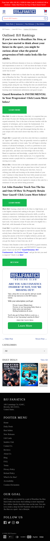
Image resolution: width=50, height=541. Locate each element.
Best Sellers (40, 24)
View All (44, 360)
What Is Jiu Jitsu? (10, 477)
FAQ (6, 462)
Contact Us (8, 446)
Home (6, 423)
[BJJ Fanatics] (24, 12)
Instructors (19, 24)
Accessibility (8, 481)
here (21, 255)
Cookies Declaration (11, 485)
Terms (6, 465)
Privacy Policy (9, 469)
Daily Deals (9, 24)
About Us (7, 454)
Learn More (25, 325)
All (6, 351)
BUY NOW (14, 262)
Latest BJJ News (17, 29)
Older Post (9, 339)
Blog (5, 458)
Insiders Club (9, 442)
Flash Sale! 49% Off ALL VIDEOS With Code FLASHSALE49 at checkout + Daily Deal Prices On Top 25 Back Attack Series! (25, 3)
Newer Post (39, 339)
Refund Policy (9, 473)
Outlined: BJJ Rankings (30, 29)
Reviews (7, 450)
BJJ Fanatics (6, 29)
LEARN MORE (14, 110)
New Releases (29, 24)
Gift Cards (8, 438)
